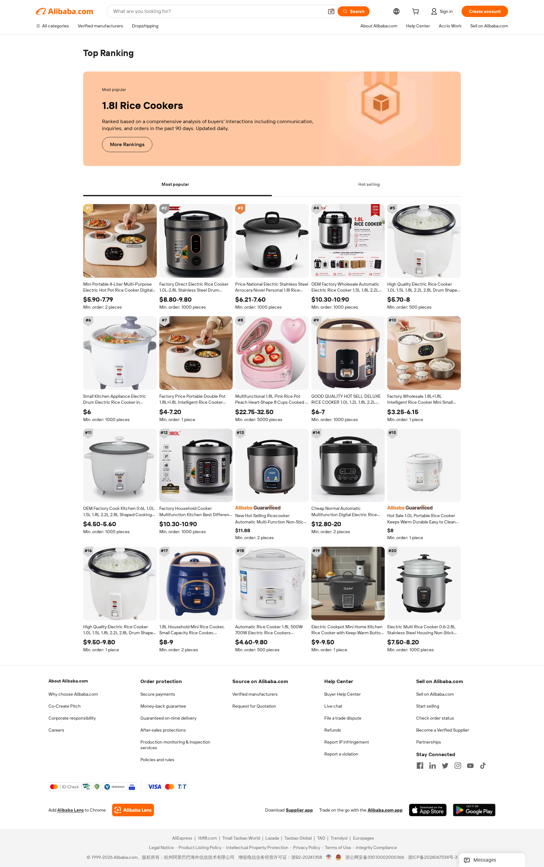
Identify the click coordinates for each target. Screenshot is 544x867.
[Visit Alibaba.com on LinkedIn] (432, 765)
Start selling (427, 706)
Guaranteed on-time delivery (168, 718)
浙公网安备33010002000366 (374, 857)
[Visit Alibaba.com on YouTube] (470, 765)
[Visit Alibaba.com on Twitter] (445, 765)
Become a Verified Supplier (442, 730)
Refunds (332, 730)
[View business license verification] (329, 857)
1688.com (207, 838)
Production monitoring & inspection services (175, 744)
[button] (331, 11)
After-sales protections (163, 730)
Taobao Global (298, 838)
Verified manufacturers (255, 694)
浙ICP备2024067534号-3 (432, 857)
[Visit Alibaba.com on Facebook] (420, 765)
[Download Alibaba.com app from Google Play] (474, 810)
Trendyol (339, 838)
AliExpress (182, 838)
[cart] (417, 12)
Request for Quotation (254, 706)
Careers (56, 730)
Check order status (435, 718)
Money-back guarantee (163, 706)
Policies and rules (157, 759)
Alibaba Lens (70, 810)
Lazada (272, 838)
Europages (363, 838)
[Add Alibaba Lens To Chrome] (133, 810)
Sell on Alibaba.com (435, 694)
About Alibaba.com (68, 680)
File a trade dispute (342, 718)
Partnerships (428, 741)
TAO (321, 838)
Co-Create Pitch (64, 706)
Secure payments (157, 694)
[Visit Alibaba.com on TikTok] (483, 765)
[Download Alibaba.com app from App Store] (428, 810)
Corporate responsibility (72, 718)
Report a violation (341, 753)
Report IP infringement (346, 741)
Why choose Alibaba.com (73, 694)
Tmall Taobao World (241, 838)
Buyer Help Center (342, 694)
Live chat (333, 706)
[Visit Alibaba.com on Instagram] (458, 765)
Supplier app (299, 810)
